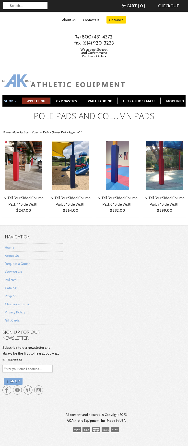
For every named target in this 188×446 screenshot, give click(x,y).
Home (9, 247)
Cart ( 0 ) (135, 5)
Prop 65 (11, 296)
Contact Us (91, 20)
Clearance (116, 20)
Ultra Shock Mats (139, 101)
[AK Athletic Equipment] (63, 83)
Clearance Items (17, 304)
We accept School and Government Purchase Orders (94, 53)
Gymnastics (66, 101)
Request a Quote (17, 263)
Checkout (168, 5)
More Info (175, 101)
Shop (10, 101)
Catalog (10, 288)
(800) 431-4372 (96, 37)
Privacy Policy (15, 312)
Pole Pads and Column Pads (94, 116)
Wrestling (36, 101)
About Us (69, 20)
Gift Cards (12, 320)
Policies (11, 280)
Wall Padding (100, 101)
